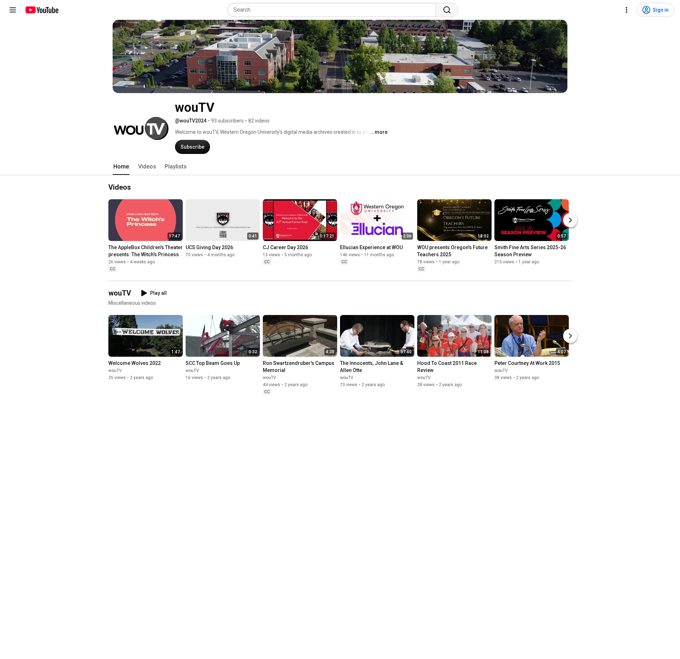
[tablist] (340, 166)
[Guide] (12, 10)
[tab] (121, 166)
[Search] (447, 10)
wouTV (115, 370)
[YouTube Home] (41, 10)
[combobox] (333, 10)
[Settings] (626, 10)
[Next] (570, 220)
